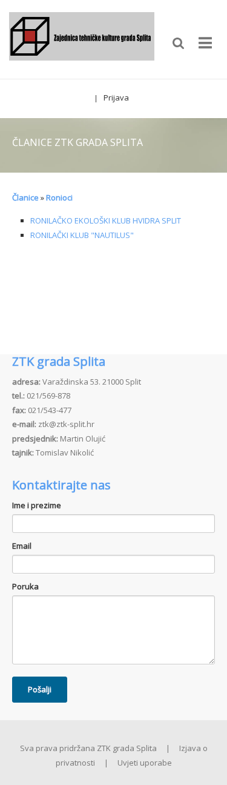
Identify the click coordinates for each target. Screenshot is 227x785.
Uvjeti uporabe (144, 762)
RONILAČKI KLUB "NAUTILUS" (82, 235)
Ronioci (59, 197)
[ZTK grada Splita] (81, 38)
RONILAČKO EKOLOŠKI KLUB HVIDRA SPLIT (105, 220)
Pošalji (39, 689)
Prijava (116, 97)
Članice (25, 197)
